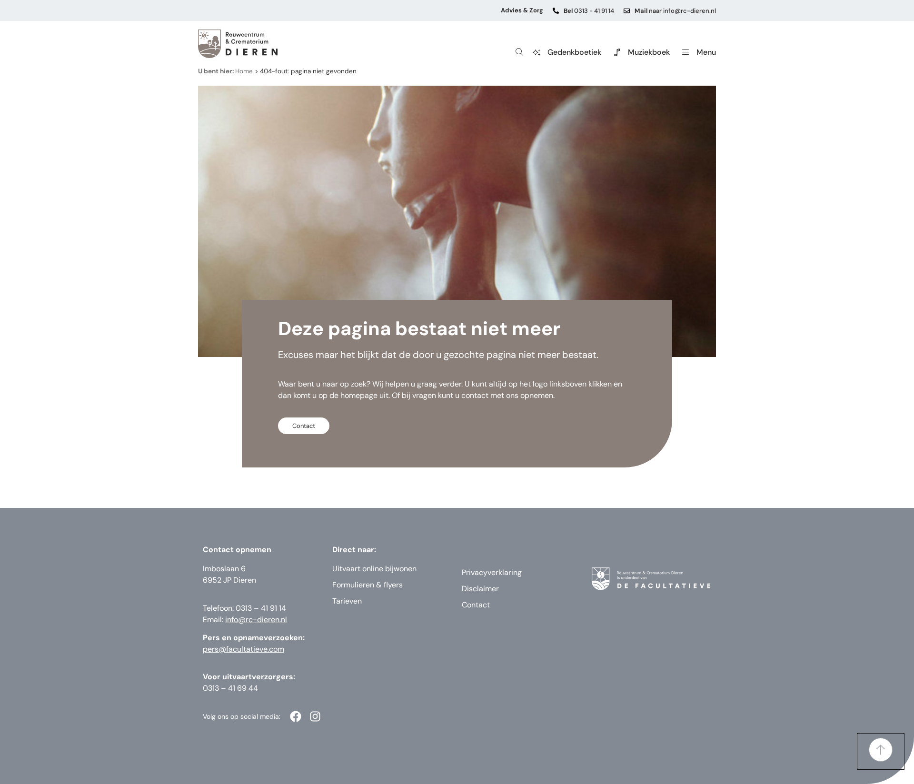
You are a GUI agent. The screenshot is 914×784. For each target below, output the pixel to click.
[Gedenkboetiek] (536, 52)
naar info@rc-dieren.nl (675, 11)
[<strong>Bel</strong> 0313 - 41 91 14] (556, 11)
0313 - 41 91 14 (589, 11)
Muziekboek (649, 52)
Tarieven (347, 601)
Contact (476, 605)
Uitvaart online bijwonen (374, 569)
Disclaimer (480, 589)
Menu (706, 52)
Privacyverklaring (492, 572)
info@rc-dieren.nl (256, 620)
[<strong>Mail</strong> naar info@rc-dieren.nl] (627, 11)
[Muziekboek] (617, 52)
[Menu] (685, 52)
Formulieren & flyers (367, 585)
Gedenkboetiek (574, 52)
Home (225, 71)
